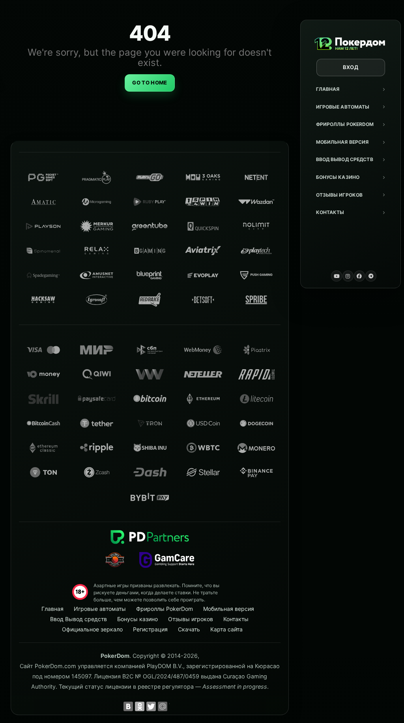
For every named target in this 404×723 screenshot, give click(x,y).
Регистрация (150, 629)
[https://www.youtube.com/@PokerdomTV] (336, 276)
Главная (328, 89)
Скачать (189, 629)
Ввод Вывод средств (344, 159)
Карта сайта (226, 629)
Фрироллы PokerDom (345, 124)
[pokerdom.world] (348, 276)
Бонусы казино (338, 177)
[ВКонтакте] (128, 706)
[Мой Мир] (162, 706)
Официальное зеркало (92, 629)
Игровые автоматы (343, 107)
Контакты (330, 212)
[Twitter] (151, 706)
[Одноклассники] (139, 706)
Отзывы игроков (339, 195)
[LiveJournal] (174, 706)
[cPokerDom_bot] (370, 276)
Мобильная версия (342, 142)
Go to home (149, 82)
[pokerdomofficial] (359, 276)
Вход (350, 67)
